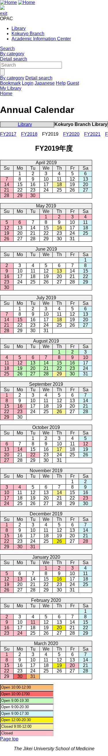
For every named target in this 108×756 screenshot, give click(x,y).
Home (6, 93)
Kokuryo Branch (28, 33)
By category (12, 53)
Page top (9, 738)
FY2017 (8, 134)
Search (7, 48)
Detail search (13, 58)
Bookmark (10, 83)
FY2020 (71, 134)
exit (3, 13)
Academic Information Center (41, 38)
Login (27, 83)
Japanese (45, 83)
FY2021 (92, 134)
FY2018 (29, 134)
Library (19, 28)
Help (61, 83)
